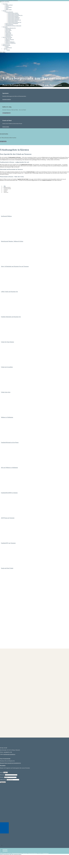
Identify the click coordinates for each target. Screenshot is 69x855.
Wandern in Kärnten (9, 39)
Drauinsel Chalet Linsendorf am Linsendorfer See (10, 763)
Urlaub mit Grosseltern (7, 367)
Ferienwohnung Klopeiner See (14, 19)
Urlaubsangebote (6, 44)
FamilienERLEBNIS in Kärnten (9, 492)
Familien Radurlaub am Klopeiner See (11, 316)
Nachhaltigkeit (8, 7)
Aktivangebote (7, 187)
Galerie (6, 8)
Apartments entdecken (6, 99)
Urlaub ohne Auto (5, 392)
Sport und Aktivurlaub (7, 37)
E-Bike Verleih (8, 9)
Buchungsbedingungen (17, 853)
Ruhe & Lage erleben (6, 113)
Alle (5, 186)
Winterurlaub (8, 29)
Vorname (2, 777)
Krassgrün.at (45, 853)
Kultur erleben (8, 30)
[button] (10, 854)
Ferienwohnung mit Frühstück (11, 23)
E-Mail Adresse (3, 779)
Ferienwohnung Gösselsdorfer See (15, 15)
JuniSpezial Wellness (6, 216)
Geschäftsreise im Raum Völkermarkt (13, 25)
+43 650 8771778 (3, 0)
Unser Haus (5, 3)
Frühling (6, 189)
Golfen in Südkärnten (9, 41)
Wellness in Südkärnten (7, 417)
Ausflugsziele (8, 33)
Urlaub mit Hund (9, 4)
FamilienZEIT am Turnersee (8, 543)
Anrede (1, 772)
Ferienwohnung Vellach (13, 13)
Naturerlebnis (8, 32)
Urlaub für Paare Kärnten (7, 342)
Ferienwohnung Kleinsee (13, 16)
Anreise (7, 6)
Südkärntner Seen (9, 34)
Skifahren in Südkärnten (10, 43)
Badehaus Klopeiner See (10, 28)
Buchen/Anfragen (6, 45)
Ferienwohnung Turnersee (13, 18)
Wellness (6, 192)
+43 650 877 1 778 (8, 752)
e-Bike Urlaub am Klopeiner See (9, 291)
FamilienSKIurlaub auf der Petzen (10, 442)
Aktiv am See (8, 38)
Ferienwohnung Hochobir (13, 14)
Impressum (25, 853)
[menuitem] (5, 48)
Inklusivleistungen (9, 24)
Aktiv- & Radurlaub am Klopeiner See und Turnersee (15, 266)
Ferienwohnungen (9, 11)
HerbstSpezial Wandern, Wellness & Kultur (12, 241)
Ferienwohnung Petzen (13, 21)
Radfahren (7, 40)
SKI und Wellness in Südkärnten (9, 467)
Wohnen (4, 10)
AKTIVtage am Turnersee (7, 518)
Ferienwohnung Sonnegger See (14, 22)
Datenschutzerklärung (32, 853)
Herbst (5, 191)
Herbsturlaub (8, 36)
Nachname (2, 774)
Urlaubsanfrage (8, 47)
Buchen (7, 46)
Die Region (5, 26)
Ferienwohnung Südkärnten (14, 17)
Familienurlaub (7, 188)
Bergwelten (7, 31)
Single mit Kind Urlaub (7, 568)
